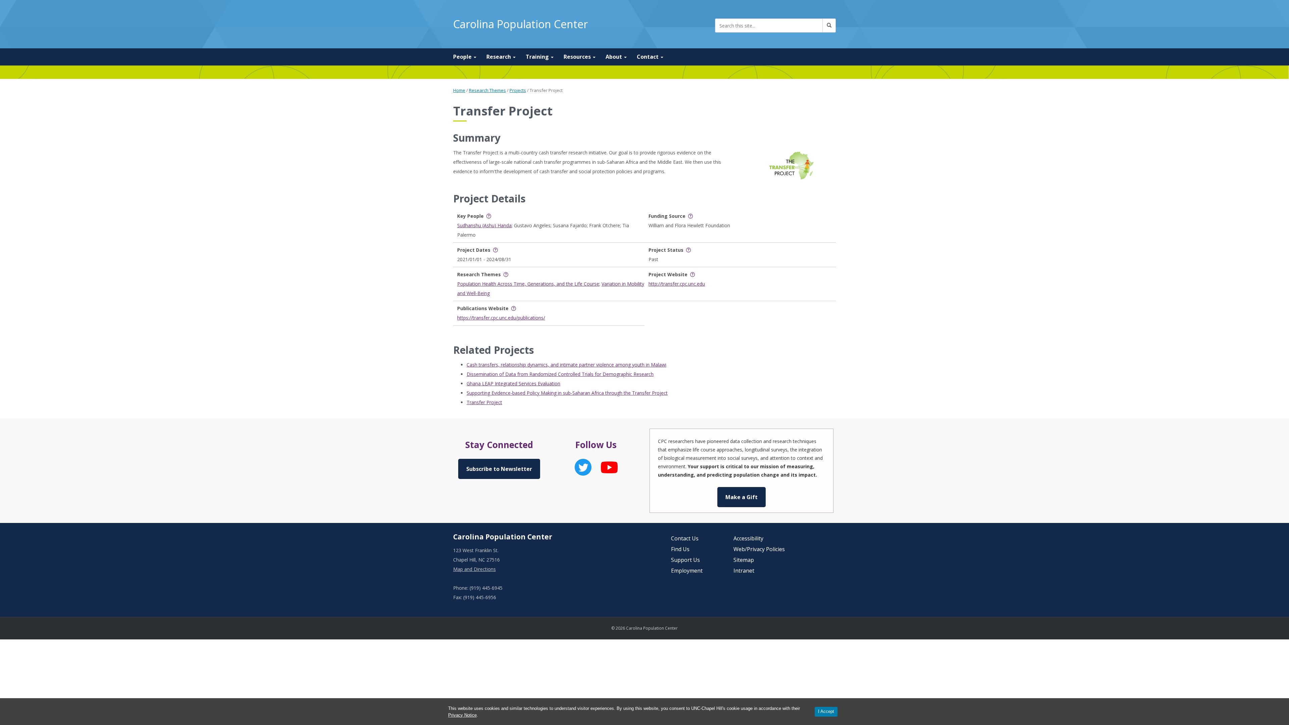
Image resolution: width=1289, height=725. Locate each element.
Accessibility (748, 538)
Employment (687, 570)
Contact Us (685, 538)
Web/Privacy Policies (759, 549)
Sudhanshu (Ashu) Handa (484, 225)
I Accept (826, 711)
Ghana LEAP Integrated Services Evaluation (513, 383)
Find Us (680, 549)
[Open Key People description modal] (488, 216)
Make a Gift (741, 497)
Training (538, 56)
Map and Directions (474, 569)
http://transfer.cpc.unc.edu (677, 284)
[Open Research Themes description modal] (506, 274)
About (614, 56)
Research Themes (487, 90)
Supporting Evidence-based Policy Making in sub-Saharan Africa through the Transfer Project (567, 393)
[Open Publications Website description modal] (513, 308)
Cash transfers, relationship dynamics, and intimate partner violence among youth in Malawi (566, 364)
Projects (518, 90)
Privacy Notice (462, 715)
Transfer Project (484, 402)
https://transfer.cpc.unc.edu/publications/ (501, 318)
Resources (578, 56)
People (463, 56)
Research (499, 56)
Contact (648, 56)
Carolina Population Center (520, 24)
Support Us (685, 560)
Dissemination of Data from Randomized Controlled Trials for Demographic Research (560, 374)
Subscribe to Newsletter (499, 469)
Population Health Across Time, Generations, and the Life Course (528, 284)
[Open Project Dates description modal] (495, 250)
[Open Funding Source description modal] (690, 216)
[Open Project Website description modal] (692, 274)
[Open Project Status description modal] (688, 250)
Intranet (743, 570)
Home (459, 90)
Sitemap (743, 560)
